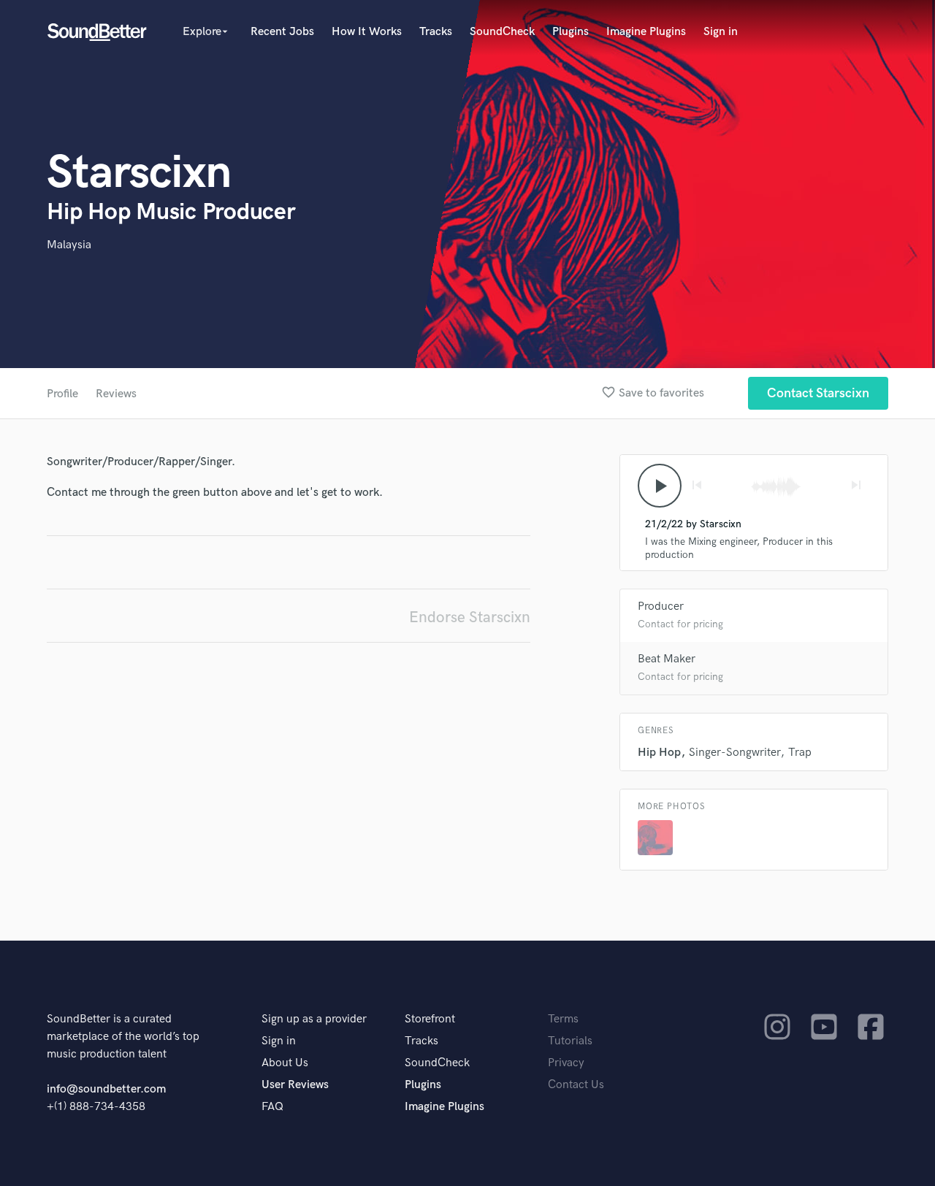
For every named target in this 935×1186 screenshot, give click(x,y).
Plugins (570, 32)
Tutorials (570, 1041)
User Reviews (295, 1085)
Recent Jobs (282, 32)
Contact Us (576, 1085)
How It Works (367, 32)
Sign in (720, 32)
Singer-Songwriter (734, 753)
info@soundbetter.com (106, 1089)
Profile (62, 394)
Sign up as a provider (314, 1019)
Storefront (430, 1019)
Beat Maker (666, 659)
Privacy (566, 1063)
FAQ (272, 1107)
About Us (285, 1063)
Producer (661, 606)
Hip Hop (659, 753)
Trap (800, 753)
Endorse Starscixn (469, 617)
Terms (563, 1019)
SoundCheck (502, 32)
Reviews (116, 394)
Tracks (435, 32)
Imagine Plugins (646, 32)
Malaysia (69, 245)
